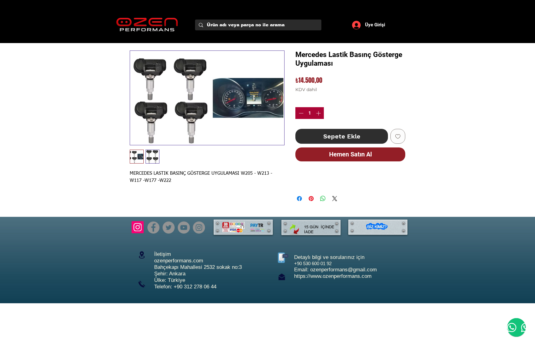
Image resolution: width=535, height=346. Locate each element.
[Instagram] (138, 227)
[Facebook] (153, 227)
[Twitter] (169, 227)
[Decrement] (300, 113)
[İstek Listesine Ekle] (397, 136)
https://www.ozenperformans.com (333, 276)
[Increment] (319, 113)
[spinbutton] (310, 113)
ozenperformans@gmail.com (343, 270)
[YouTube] (184, 227)
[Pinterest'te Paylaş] (311, 198)
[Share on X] (334, 198)
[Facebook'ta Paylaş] (299, 198)
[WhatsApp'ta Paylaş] (323, 198)
